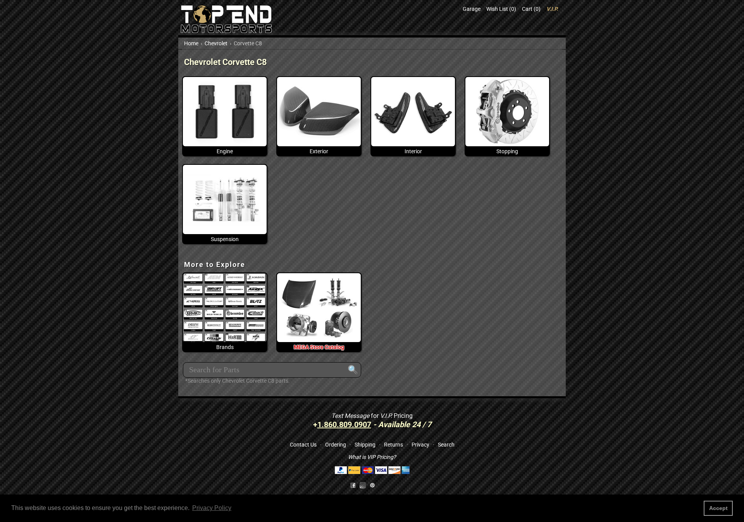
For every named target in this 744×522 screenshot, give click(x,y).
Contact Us (303, 445)
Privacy (420, 445)
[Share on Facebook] (353, 484)
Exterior (319, 151)
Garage (471, 9)
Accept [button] (718, 508)
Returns (393, 445)
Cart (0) (531, 9)
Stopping (507, 151)
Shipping (365, 445)
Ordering (335, 445)
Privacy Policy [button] (211, 508)
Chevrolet (216, 43)
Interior (413, 151)
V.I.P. (552, 9)
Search (446, 445)
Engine (225, 151)
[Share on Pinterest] (372, 484)
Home (191, 43)
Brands (225, 347)
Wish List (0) (501, 9)
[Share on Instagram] (364, 484)
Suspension (225, 239)
